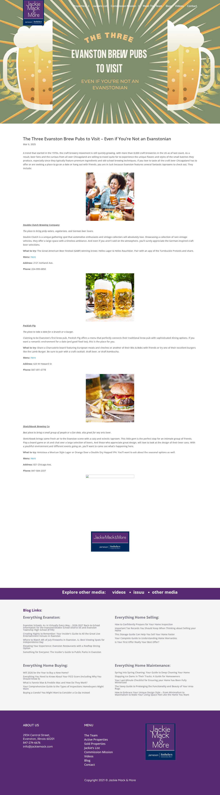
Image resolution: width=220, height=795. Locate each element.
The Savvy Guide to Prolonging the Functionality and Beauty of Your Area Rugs (154, 687)
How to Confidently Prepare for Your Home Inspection (144, 624)
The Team (91, 735)
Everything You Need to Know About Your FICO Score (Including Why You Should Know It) (62, 677)
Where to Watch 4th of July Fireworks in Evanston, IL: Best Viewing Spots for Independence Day (64, 641)
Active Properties (96, 739)
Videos (179, 6)
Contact (192, 6)
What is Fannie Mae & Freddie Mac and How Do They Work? (55, 682)
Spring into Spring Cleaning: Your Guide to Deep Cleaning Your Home (152, 672)
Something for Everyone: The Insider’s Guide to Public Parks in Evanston (62, 652)
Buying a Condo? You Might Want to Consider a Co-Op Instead (56, 692)
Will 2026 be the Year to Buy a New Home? (46, 672)
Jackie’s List (100, 6)
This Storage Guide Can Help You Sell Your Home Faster (145, 634)
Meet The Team (152, 6)
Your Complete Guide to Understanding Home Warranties (146, 638)
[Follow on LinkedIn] (41, 756)
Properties (79, 6)
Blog (169, 6)
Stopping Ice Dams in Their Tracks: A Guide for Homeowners (147, 676)
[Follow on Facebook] (26, 756)
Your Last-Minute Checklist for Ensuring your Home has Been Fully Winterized (151, 681)
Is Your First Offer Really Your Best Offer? (137, 642)
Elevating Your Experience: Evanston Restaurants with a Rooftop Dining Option (61, 647)
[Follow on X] (34, 756)
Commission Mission (123, 6)
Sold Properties (94, 744)
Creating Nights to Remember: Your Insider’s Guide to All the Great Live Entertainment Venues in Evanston (61, 634)
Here (33, 256)
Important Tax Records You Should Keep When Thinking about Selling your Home (155, 629)
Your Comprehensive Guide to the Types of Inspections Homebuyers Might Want (63, 687)
